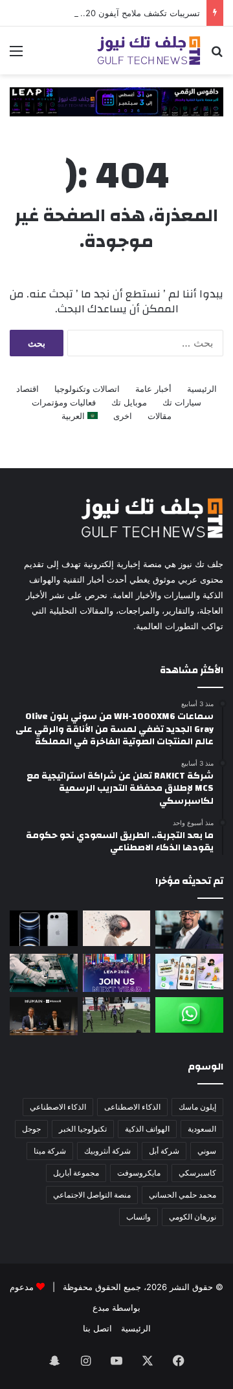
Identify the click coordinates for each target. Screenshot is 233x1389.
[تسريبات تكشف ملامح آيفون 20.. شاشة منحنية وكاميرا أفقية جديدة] (44, 928)
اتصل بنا (97, 1328)
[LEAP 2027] (116, 101)
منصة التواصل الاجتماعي (92, 1195)
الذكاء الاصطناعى (132, 1107)
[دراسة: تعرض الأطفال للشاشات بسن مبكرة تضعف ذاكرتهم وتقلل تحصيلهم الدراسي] (117, 928)
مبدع (101, 1307)
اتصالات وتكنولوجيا (87, 388)
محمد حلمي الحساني (182, 1195)
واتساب (138, 1217)
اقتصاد (27, 388)
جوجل (31, 1129)
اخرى (122, 416)
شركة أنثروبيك (107, 1151)
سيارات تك (181, 402)
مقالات (160, 416)
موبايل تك (129, 402)
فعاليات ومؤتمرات (64, 402)
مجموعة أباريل (76, 1173)
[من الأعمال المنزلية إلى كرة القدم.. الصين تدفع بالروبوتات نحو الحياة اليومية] (117, 1015)
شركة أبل (164, 1151)
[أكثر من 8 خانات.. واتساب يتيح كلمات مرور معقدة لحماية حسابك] (189, 1015)
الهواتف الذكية (147, 1129)
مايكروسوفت (139, 1173)
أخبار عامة (153, 388)
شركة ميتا (50, 1151)
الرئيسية (202, 388)
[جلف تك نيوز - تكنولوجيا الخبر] (149, 50)
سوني (206, 1151)
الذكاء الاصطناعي (58, 1107)
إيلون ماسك (197, 1107)
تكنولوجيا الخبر (83, 1129)
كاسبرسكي (197, 1173)
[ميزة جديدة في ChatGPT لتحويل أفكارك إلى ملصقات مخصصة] (189, 971)
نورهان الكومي (192, 1217)
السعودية (202, 1129)
